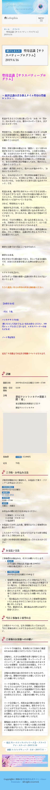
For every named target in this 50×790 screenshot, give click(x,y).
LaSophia (12, 18)
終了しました (13, 51)
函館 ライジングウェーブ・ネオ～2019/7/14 (26, 750)
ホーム (7, 29)
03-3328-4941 (8, 495)
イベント (16, 29)
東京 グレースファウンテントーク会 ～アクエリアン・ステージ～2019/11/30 (25, 744)
